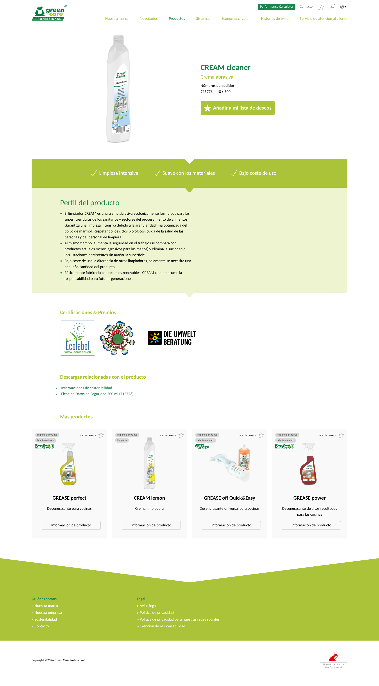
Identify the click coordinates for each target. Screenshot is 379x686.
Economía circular (235, 18)
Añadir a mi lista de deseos (242, 108)
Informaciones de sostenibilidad (86, 387)
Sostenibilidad (45, 619)
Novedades (148, 18)
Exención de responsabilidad (162, 626)
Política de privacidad (157, 612)
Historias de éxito (275, 18)
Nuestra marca (117, 18)
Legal (141, 598)
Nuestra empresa (48, 612)
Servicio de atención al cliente (323, 18)
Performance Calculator (276, 7)
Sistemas (203, 18)
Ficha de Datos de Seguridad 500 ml (97, 393)
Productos (177, 18)
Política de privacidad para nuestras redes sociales (180, 619)
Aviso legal (148, 605)
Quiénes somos (44, 598)
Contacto (306, 7)
